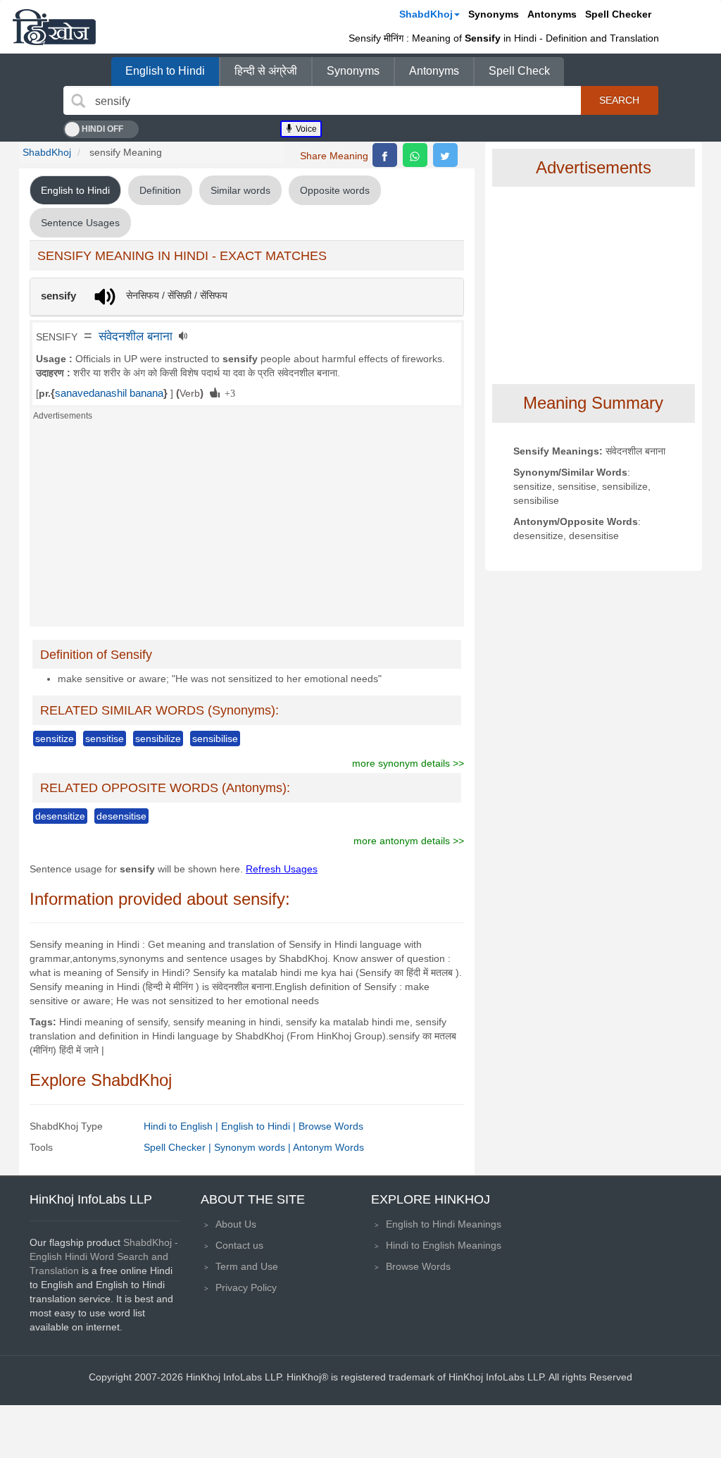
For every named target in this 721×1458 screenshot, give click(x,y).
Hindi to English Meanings (443, 1245)
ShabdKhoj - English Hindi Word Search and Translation (104, 1256)
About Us (235, 1224)
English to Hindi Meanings (443, 1224)
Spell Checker (618, 14)
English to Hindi (165, 71)
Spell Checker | (179, 1147)
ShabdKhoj (426, 14)
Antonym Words (328, 1147)
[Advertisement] (247, 527)
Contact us (239, 1245)
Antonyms (552, 14)
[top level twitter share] (445, 155)
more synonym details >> (408, 763)
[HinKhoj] (54, 26)
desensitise (121, 816)
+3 (227, 392)
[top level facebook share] (384, 155)
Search (619, 100)
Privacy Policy (246, 1287)
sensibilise (215, 738)
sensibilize (158, 738)
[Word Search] (78, 101)
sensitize (54, 738)
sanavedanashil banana (109, 393)
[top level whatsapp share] (415, 155)
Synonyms (493, 14)
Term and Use (246, 1266)
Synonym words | (253, 1147)
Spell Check (519, 71)
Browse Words (331, 1126)
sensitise (104, 738)
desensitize (60, 816)
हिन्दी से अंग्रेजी (265, 71)
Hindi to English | (182, 1126)
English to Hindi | (260, 1126)
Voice (305, 129)
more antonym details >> (408, 840)
